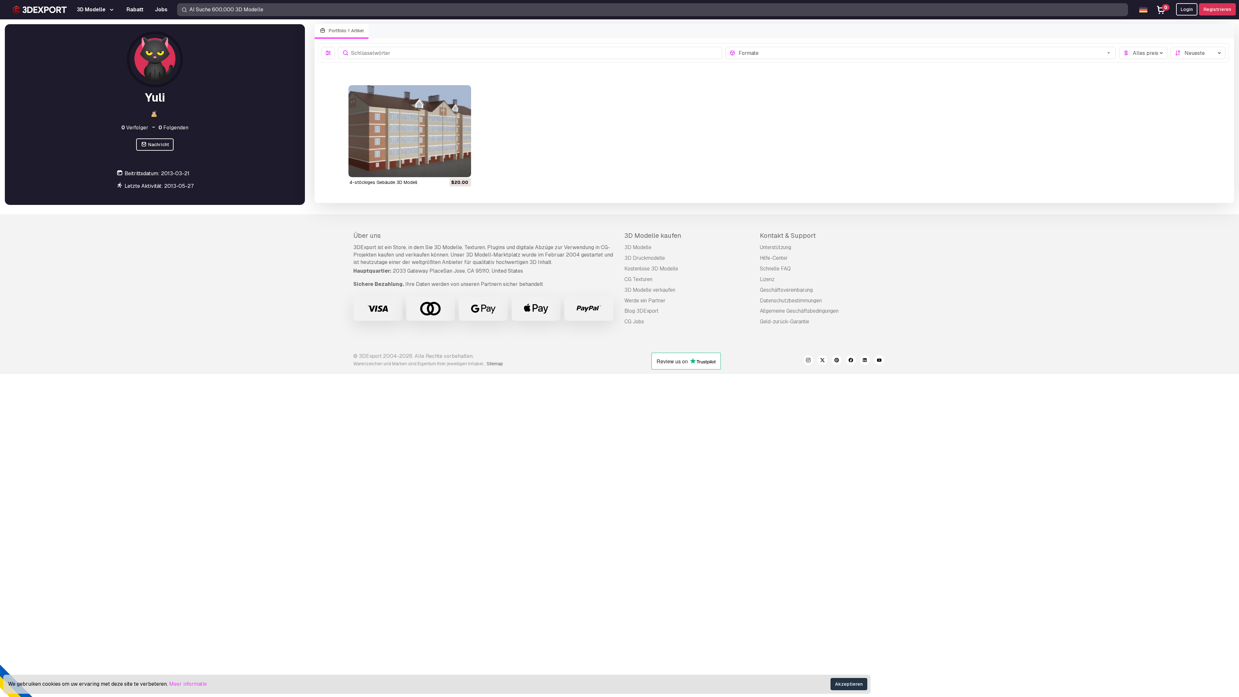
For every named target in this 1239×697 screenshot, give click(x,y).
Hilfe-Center (774, 258)
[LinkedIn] (865, 361)
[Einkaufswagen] (448, 168)
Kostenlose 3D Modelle (651, 268)
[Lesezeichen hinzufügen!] (462, 168)
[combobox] (925, 52)
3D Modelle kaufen (652, 235)
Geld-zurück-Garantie (784, 321)
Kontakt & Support (788, 235)
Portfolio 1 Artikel (345, 31)
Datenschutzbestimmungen (791, 300)
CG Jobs (634, 321)
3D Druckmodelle (644, 258)
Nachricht (158, 144)
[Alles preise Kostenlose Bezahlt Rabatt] (1143, 53)
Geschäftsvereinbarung (786, 290)
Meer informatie (188, 684)
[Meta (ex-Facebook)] (850, 361)
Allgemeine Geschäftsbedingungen (799, 311)
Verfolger (134, 127)
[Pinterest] (836, 361)
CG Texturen (638, 279)
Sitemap (495, 364)
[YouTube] (879, 361)
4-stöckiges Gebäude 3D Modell (383, 182)
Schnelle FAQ (775, 268)
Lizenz (767, 279)
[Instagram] (808, 361)
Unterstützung (775, 247)
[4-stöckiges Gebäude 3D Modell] (409, 131)
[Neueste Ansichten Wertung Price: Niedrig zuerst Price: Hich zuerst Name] (1198, 53)
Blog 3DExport (641, 311)
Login (1187, 9)
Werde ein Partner (645, 300)
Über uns (367, 235)
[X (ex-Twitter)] (822, 361)
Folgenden (173, 127)
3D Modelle (637, 247)
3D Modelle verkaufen (649, 290)
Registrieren (1217, 9)
